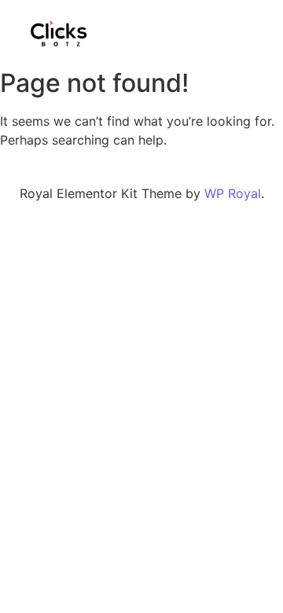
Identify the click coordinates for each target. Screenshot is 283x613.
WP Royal (232, 193)
